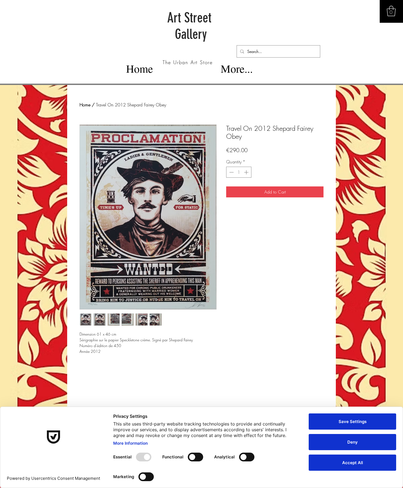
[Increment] (247, 172)
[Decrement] (231, 172)
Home (85, 105)
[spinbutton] (239, 172)
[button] (391, 11)
